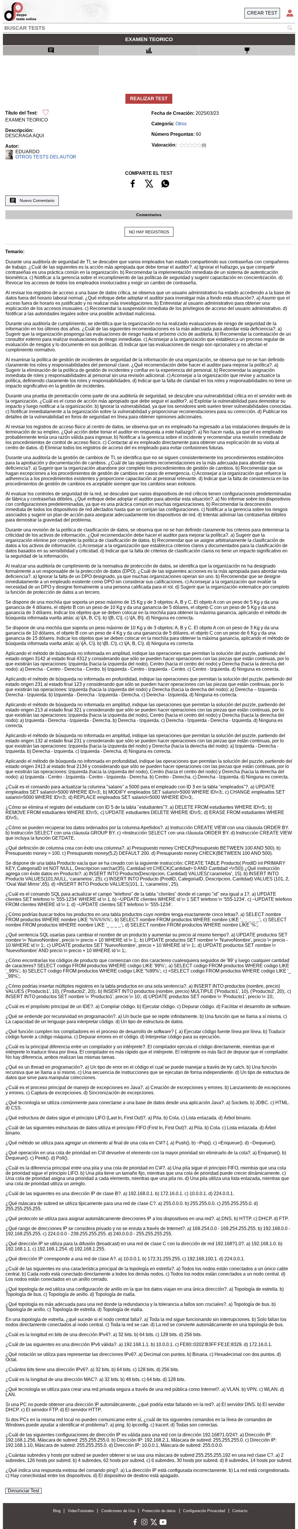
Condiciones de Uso (118, 1511)
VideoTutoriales (81, 1511)
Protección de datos (159, 1511)
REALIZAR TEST (149, 98)
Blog (57, 1511)
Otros (181, 123)
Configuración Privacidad (204, 1511)
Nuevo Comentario (37, 200)
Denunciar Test (23, 1490)
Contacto (239, 1511)
